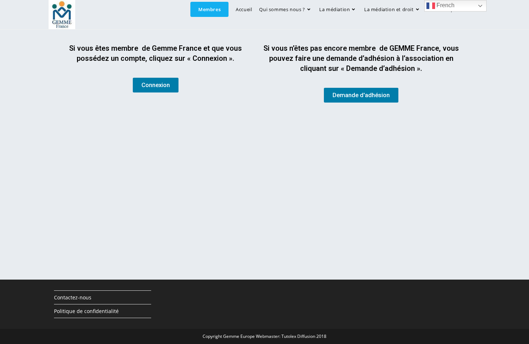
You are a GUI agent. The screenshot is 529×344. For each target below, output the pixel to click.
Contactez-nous (72, 297)
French (445, 5)
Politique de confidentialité (86, 311)
